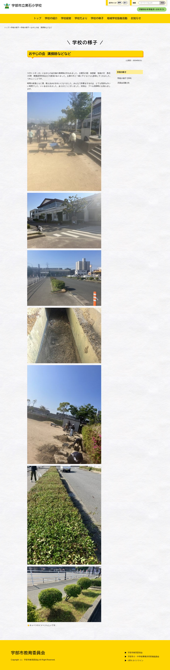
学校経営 (66, 18)
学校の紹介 (51, 18)
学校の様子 (97, 18)
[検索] (162, 2)
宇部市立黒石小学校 (27, 5)
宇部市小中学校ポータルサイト (151, 9)
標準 (119, 2)
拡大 (125, 2)
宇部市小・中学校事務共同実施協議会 (143, 656)
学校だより (81, 18)
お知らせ (136, 18)
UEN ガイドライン (135, 660)
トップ (37, 18)
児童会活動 (122, 83)
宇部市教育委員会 (135, 653)
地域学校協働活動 (117, 18)
